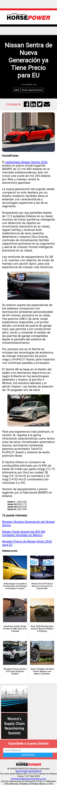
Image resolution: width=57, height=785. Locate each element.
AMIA (16, 90)
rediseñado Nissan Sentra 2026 (26, 162)
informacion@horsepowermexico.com (28, 778)
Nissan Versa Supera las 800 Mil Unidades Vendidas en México (23, 533)
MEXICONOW (22, 771)
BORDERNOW (35, 771)
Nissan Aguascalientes (32, 90)
